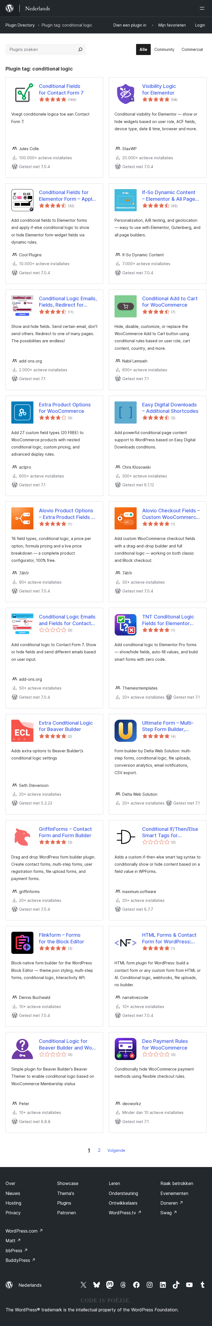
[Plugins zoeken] (80, 49)
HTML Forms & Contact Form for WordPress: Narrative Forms (169, 938)
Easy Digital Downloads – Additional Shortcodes (170, 408)
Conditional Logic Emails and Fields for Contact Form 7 (67, 620)
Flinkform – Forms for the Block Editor (61, 938)
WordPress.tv (125, 1212)
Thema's (65, 1193)
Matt (13, 1240)
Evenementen (174, 1193)
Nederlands (30, 1285)
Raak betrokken (176, 1183)
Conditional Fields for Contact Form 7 (61, 89)
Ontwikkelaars (123, 1203)
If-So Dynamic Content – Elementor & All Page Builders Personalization (170, 195)
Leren (114, 1183)
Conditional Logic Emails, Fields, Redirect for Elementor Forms (68, 302)
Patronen (66, 1212)
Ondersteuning (123, 1193)
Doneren (171, 1203)
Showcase (67, 1183)
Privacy (13, 1212)
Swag (168, 1212)
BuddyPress (21, 1260)
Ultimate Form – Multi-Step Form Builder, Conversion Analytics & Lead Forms (169, 726)
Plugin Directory (20, 25)
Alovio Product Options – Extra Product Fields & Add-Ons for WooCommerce (67, 514)
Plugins (64, 1203)
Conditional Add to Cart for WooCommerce (170, 302)
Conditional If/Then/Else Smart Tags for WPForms (170, 832)
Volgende (116, 1150)
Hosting (13, 1203)
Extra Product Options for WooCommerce (65, 408)
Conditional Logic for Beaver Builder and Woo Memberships (67, 1044)
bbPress (17, 1250)
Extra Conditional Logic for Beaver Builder (66, 726)
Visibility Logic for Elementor (159, 89)
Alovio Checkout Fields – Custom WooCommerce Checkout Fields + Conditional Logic (171, 514)
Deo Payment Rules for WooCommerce (165, 1044)
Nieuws (13, 1193)
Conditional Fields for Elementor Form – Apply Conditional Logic (67, 195)
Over (10, 1183)
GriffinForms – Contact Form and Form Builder (65, 832)
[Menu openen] (203, 8)
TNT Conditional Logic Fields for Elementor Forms (168, 620)
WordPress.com (24, 1231)
